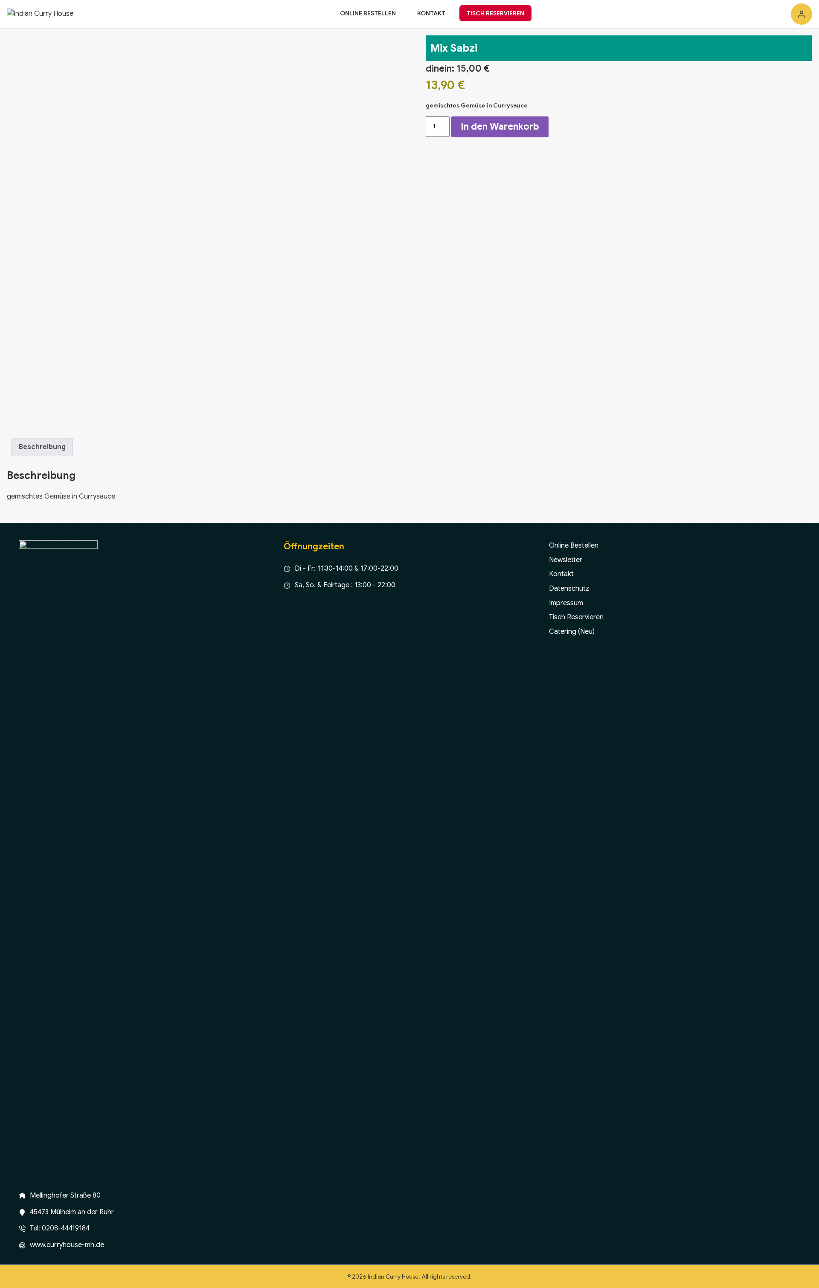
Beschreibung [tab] (42, 447)
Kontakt (431, 13)
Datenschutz (569, 588)
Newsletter (565, 560)
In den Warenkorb (500, 126)
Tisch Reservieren (495, 13)
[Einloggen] (801, 14)
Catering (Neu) (572, 631)
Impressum (566, 603)
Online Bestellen (368, 13)
